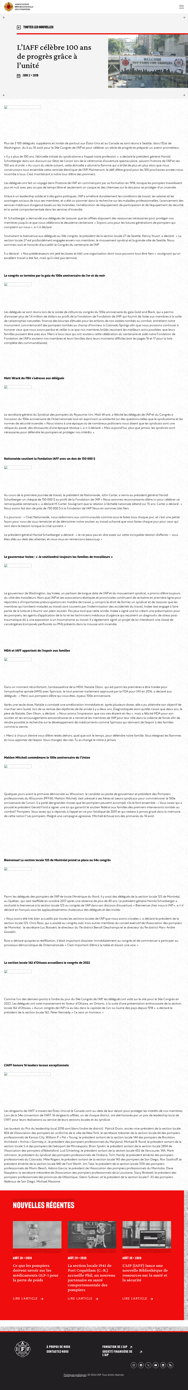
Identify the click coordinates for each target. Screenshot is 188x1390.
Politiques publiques (75, 1375)
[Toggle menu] (181, 6)
